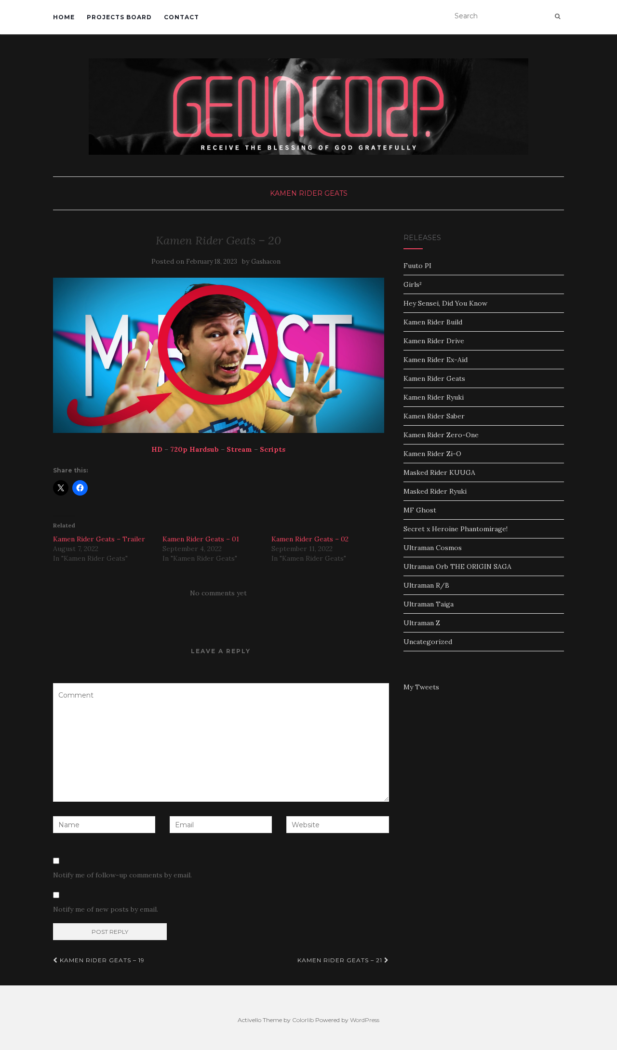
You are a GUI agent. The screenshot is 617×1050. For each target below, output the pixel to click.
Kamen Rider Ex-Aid (435, 359)
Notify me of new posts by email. (105, 909)
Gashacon (266, 261)
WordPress (364, 1019)
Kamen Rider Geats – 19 (101, 960)
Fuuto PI (417, 265)
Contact (181, 17)
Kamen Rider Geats (309, 193)
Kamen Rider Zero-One (441, 435)
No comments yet (218, 593)
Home (64, 17)
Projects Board (119, 17)
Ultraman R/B (426, 585)
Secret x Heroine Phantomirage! (455, 529)
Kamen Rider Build (432, 322)
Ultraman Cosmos (432, 547)
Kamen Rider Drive (433, 341)
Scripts (272, 449)
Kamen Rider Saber (434, 416)
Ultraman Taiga (428, 604)
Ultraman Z (421, 623)
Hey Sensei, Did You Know (445, 303)
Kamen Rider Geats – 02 (310, 539)
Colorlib (303, 1019)
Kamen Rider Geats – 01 (200, 539)
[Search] (557, 16)
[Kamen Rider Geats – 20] (218, 355)
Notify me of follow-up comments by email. (122, 875)
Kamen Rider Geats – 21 (340, 960)
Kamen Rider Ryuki (433, 397)
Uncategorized (427, 641)
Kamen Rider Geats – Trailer (99, 539)
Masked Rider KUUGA (439, 472)
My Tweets (421, 687)
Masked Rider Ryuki (435, 491)
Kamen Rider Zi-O (432, 453)
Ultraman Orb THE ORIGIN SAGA (457, 566)
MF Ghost (419, 510)
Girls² (412, 284)
